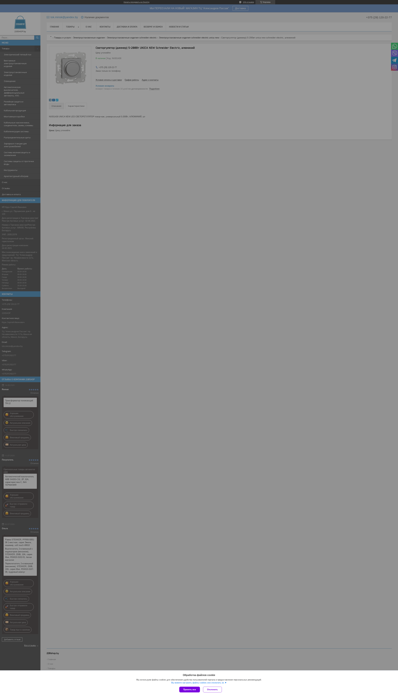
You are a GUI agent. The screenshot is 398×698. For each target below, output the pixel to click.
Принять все (189, 689)
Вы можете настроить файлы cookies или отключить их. (198, 683)
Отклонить (212, 689)
